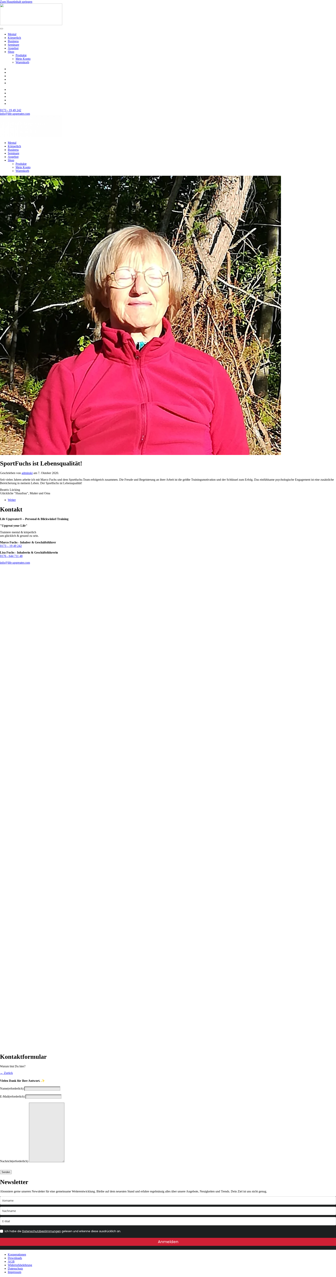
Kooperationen (17, 1254)
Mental (12, 34)
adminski (27, 473)
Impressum (14, 1272)
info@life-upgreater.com (15, 113)
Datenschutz (15, 1268)
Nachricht (14, 1161)
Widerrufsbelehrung (20, 1265)
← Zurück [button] (6, 1073)
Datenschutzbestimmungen (41, 1231)
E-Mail (12, 1096)
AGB (11, 1261)
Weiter (12, 500)
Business (13, 41)
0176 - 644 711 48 (11, 556)
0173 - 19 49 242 (10, 110)
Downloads (15, 1258)
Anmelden (168, 1241)
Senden (6, 1172)
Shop (11, 51)
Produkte (21, 55)
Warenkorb (22, 62)
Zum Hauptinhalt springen (16, 1)
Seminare (13, 44)
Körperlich (14, 37)
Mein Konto (23, 58)
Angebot (13, 48)
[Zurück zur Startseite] (31, 24)
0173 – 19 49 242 (11, 546)
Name (12, 1088)
